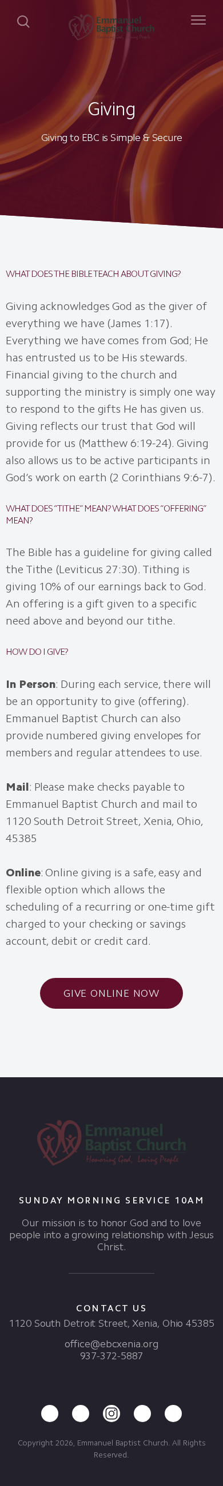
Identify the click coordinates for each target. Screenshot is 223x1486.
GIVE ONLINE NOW (111, 993)
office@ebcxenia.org (111, 1344)
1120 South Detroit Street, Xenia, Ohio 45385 (111, 1323)
